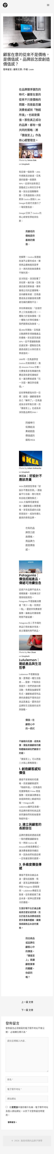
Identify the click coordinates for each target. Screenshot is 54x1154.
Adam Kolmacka (34, 468)
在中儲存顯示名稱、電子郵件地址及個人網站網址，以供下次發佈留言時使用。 (27, 1111)
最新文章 (17, 69)
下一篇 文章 (27, 1010)
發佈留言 (7, 69)
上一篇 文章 (27, 1002)
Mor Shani (31, 652)
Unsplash (26, 164)
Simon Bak (31, 160)
